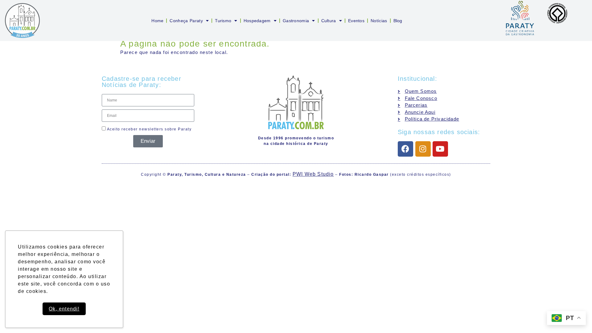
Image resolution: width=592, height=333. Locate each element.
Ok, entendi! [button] (64, 308)
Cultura (328, 20)
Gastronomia (296, 20)
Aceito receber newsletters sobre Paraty (148, 129)
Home (157, 20)
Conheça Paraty (186, 20)
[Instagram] (423, 149)
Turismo (223, 20)
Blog (397, 20)
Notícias (379, 20)
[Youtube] (440, 149)
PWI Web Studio (313, 174)
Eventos (356, 20)
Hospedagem (257, 20)
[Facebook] (405, 149)
